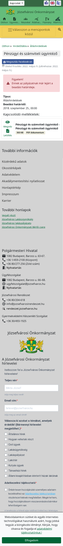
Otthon (4, 20)
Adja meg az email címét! (16, 415)
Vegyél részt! (9, 215)
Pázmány (47, 22)
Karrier (6, 201)
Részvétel (25, 20)
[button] (60, 30)
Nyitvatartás (13, 267)
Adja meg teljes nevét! (14, 394)
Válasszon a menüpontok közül (31, 31)
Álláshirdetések (38, 46)
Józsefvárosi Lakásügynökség (17, 219)
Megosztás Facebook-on (19, 61)
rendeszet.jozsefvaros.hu (21, 309)
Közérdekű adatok (14, 161)
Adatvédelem (11, 174)
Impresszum (10, 194)
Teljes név (11, 380)
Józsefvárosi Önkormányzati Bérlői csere (23, 227)
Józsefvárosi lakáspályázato (16, 223)
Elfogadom (31, 540)
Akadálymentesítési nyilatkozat (23, 181)
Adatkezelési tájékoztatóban (40, 493)
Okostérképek (11, 168)
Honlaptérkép (11, 187)
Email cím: (11, 400)
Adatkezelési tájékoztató (20, 482)
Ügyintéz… (14, 20)
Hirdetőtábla (20, 46)
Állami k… (57, 22)
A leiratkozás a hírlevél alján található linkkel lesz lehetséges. (31, 511)
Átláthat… (36, 20)
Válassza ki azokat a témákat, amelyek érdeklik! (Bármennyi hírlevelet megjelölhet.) (28, 424)
